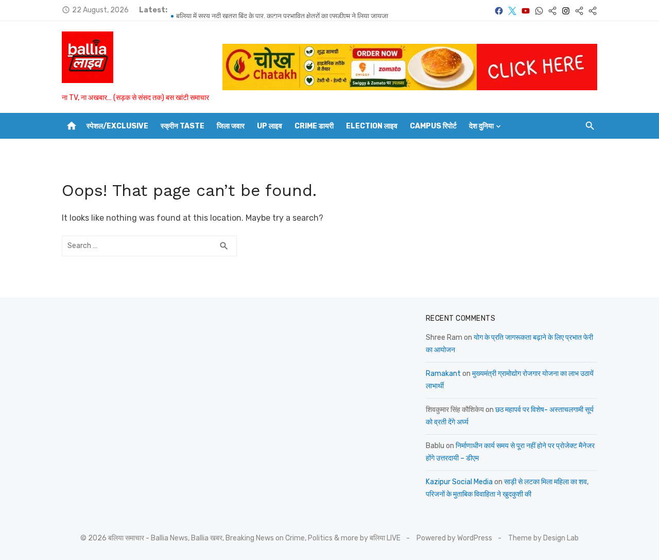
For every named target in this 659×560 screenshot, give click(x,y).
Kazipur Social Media (459, 481)
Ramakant (443, 373)
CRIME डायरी (314, 126)
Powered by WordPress (454, 538)
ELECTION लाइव (371, 126)
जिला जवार (231, 126)
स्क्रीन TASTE (182, 126)
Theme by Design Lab (543, 538)
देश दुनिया (481, 126)
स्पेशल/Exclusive (117, 126)
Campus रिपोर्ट (433, 126)
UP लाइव (269, 126)
